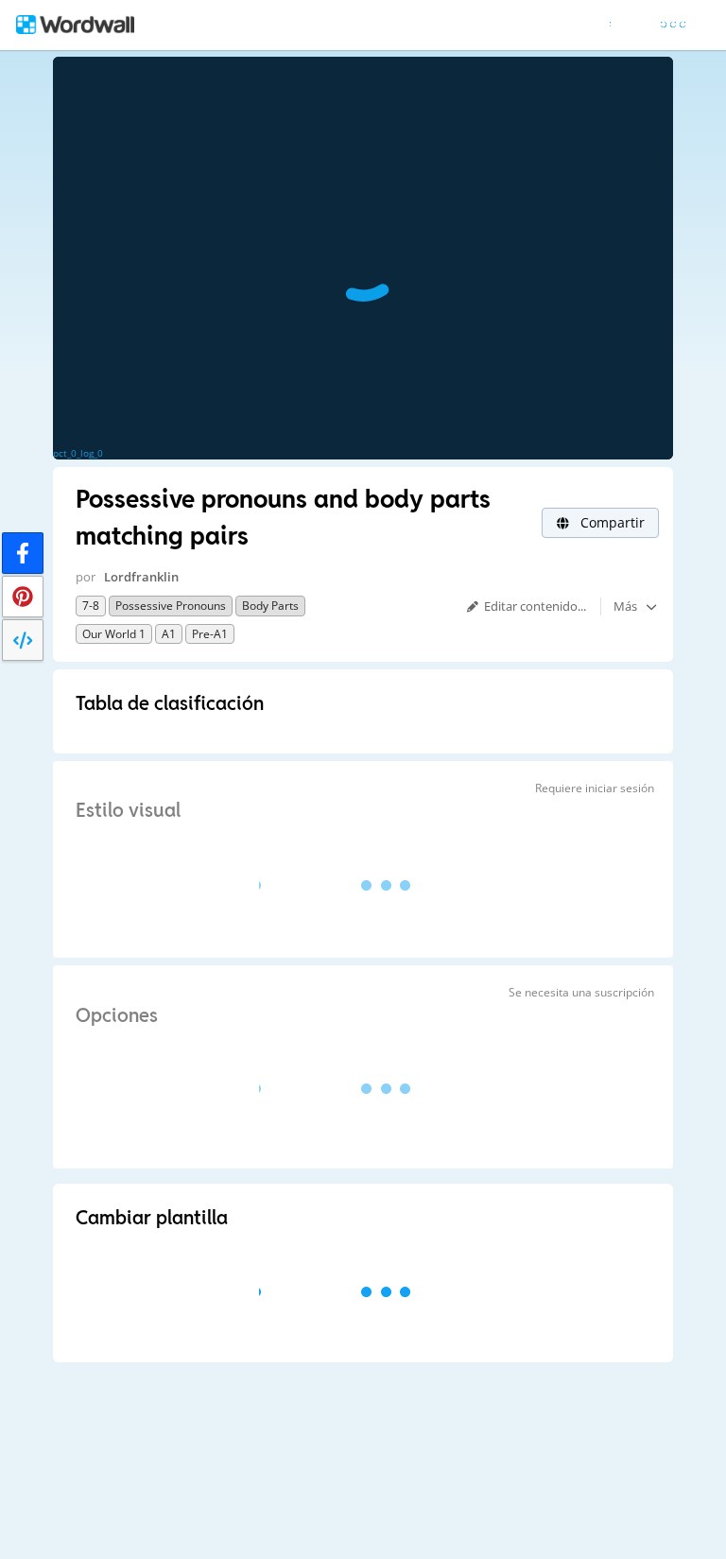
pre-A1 (210, 634)
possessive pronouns (170, 606)
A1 (169, 634)
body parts (270, 606)
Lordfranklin (141, 576)
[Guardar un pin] (22, 596)
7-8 (90, 606)
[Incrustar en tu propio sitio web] (22, 640)
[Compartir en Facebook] (22, 553)
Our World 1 (114, 634)
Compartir (611, 522)
